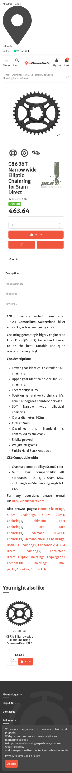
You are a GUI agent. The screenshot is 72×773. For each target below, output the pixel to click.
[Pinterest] (16, 259)
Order (38, 234)
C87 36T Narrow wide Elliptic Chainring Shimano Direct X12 (19, 640)
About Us (7, 4)
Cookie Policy (32, 756)
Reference (14, 199)
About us (22, 569)
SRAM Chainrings (21, 515)
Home (42, 509)
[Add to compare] (50, 245)
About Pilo (11, 293)
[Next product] (68, 76)
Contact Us (38, 569)
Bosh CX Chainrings (21, 545)
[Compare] (19, 631)
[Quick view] (24, 631)
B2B (17, 4)
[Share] (10, 259)
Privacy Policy (13, 756)
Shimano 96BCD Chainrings (44, 539)
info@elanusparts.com (28, 501)
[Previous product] (67, 76)
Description (12, 273)
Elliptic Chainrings (31, 557)
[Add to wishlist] (21, 245)
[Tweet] (13, 259)
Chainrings (56, 509)
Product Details (14, 283)
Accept (11, 763)
